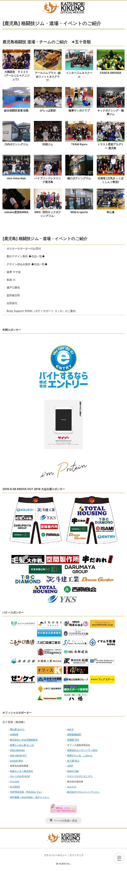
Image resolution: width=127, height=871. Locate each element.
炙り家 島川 (73, 760)
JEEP (70, 765)
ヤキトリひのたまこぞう (80, 776)
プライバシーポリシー (55, 855)
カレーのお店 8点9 (20, 776)
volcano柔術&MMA (16, 212)
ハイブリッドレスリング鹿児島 (48, 180)
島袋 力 (11, 279)
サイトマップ (76, 855)
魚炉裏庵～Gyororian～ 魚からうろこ (29, 797)
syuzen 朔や (16, 760)
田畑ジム (47, 144)
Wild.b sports (79, 212)
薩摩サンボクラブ (79, 110)
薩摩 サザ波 (14, 272)
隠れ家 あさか (17, 729)
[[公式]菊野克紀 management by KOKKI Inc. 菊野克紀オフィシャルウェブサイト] (64, 8)
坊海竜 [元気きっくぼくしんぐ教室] (110, 180)
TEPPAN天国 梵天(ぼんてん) (26, 791)
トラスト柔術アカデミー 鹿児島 (110, 146)
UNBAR (14, 734)
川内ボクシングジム (16, 144)
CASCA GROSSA (110, 72)
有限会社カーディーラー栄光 (82, 750)
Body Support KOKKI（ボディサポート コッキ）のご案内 (41, 311)
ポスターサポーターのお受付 (24, 248)
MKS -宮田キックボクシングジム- (48, 213)
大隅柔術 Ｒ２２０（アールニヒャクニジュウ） (16, 75)
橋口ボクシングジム (79, 178)
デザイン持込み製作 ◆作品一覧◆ (27, 264)
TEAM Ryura (79, 144)
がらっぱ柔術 (48, 110)
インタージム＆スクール (79, 74)
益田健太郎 (13, 295)
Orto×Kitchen (17, 750)
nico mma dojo (16, 178)
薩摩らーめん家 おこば (22, 745)
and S (70, 729)
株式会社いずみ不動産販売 (24, 739)
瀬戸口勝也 (13, 287)
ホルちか (71, 786)
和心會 (111, 212)
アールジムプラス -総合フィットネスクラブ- (48, 76)
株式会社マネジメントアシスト (83, 791)
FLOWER (15, 786)
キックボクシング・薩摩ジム (110, 112)
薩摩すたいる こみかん (80, 755)
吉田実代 (12, 303)
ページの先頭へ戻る (65, 820)
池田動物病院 (74, 734)
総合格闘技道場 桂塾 (16, 110)
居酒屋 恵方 (73, 739)
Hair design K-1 (18, 755)
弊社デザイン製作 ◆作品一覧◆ (26, 256)
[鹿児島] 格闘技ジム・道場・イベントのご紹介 (44, 238)
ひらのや (14, 781)
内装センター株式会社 (21, 771)
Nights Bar (73, 771)
